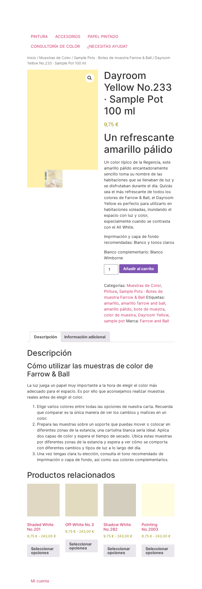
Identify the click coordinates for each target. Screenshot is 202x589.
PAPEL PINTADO (103, 36)
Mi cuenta (40, 580)
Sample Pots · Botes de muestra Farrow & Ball (113, 58)
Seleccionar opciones (42, 550)
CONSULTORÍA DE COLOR (55, 46)
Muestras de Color (55, 58)
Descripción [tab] (45, 336)
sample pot (114, 320)
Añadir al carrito (138, 268)
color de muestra (120, 314)
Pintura (110, 291)
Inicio (31, 58)
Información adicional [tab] (84, 336)
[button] (89, 78)
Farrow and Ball (154, 320)
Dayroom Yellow (153, 314)
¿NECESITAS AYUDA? (107, 46)
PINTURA (39, 36)
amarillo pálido (118, 309)
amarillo (111, 303)
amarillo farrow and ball (143, 303)
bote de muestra (149, 309)
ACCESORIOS (67, 36)
